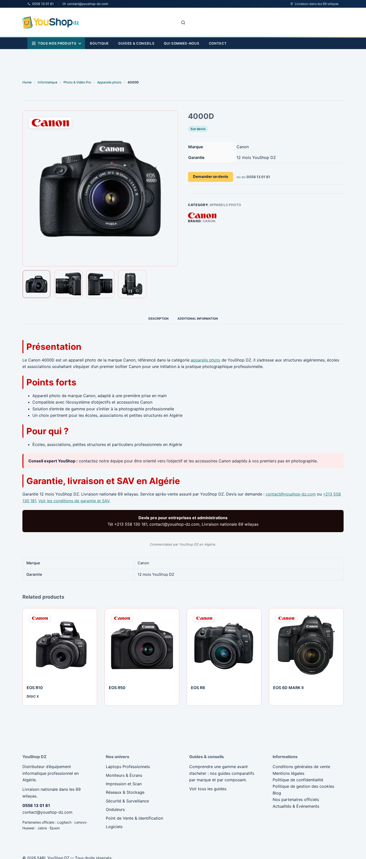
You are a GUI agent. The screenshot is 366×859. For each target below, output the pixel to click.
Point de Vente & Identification (134, 818)
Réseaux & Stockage (125, 792)
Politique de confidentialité (298, 779)
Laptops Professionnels (128, 766)
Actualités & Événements (296, 806)
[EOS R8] (224, 645)
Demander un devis (210, 176)
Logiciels (114, 826)
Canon (209, 221)
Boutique (99, 43)
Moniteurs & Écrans (124, 775)
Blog (277, 792)
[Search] (183, 22)
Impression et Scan (124, 783)
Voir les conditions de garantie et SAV (73, 500)
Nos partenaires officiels (296, 799)
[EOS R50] (142, 645)
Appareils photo (225, 205)
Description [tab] (158, 318)
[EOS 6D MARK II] (306, 645)
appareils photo (205, 360)
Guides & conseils (136, 43)
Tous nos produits (57, 43)
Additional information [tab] (198, 318)
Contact (218, 43)
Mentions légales (288, 773)
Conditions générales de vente (301, 766)
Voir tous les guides (207, 788)
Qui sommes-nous (181, 43)
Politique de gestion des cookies (303, 786)
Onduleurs (115, 809)
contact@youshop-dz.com (291, 494)
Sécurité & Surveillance (127, 800)
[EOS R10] (60, 645)
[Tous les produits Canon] (202, 215)
